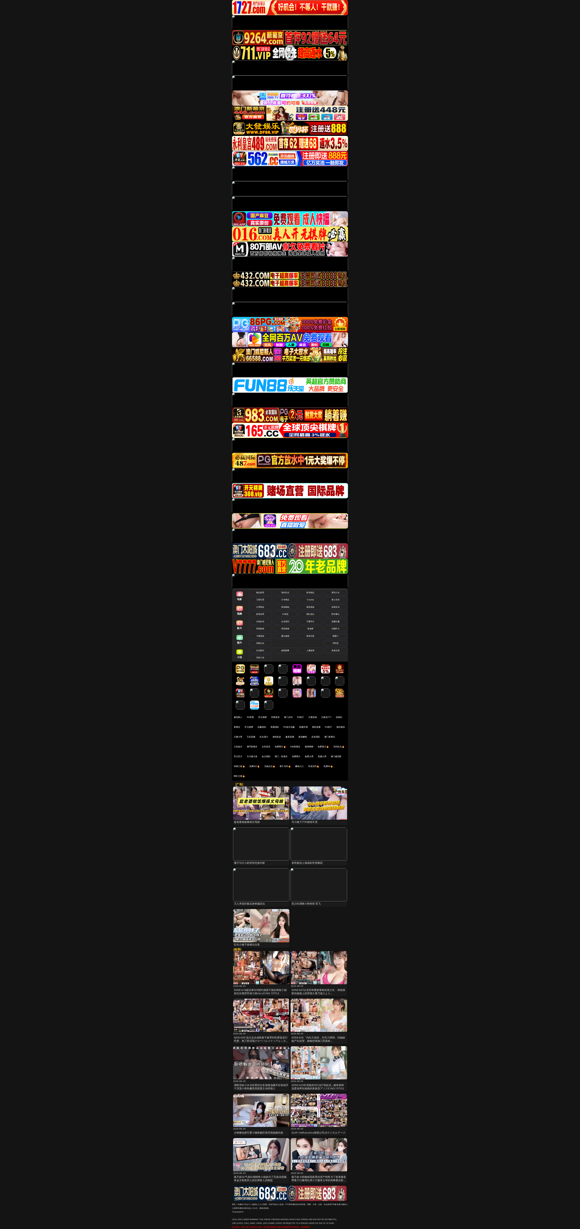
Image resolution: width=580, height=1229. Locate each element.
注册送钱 (312, 717)
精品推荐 (260, 592)
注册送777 (326, 717)
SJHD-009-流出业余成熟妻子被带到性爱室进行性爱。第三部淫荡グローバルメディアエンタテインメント (261, 1041)
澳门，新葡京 (281, 756)
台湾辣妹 (260, 607)
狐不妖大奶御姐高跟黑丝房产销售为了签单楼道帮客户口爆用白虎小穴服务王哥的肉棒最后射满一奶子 (319, 1180)
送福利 (339, 717)
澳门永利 (288, 717)
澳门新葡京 (329, 736)
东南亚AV (335, 607)
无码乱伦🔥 (338, 746)
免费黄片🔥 (323, 746)
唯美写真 (310, 636)
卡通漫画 (260, 636)
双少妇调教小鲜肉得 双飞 (306, 903)
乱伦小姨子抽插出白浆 (247, 944)
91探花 (285, 614)
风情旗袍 (260, 628)
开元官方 (238, 756)
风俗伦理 (336, 650)
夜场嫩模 (302, 736)
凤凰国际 (275, 726)
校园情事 (285, 650)
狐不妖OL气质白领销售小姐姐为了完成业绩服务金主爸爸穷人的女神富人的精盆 (260, 1178)
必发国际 (315, 736)
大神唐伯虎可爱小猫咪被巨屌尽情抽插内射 (258, 1132)
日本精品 (285, 599)
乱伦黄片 (264, 736)
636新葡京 (295, 746)
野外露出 (336, 614)
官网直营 (275, 717)
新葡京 (237, 726)
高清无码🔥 (313, 766)
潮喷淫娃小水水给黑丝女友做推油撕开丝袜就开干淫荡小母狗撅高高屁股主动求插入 (261, 1086)
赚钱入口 (299, 766)
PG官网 (250, 717)
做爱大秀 (309, 756)
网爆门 (335, 636)
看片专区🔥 (285, 766)
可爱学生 (310, 621)
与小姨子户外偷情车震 (304, 822)
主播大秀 (238, 736)
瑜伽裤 (310, 628)
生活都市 (260, 650)
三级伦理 (260, 599)
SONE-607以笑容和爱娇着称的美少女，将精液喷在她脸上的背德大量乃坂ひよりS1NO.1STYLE (318, 993)
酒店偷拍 (340, 726)
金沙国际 (266, 756)
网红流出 (310, 614)
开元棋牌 (262, 717)
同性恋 (335, 643)
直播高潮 (303, 726)
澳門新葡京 (252, 746)
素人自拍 (336, 599)
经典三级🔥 (239, 766)
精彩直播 (316, 726)
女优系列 (285, 621)
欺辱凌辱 (260, 614)
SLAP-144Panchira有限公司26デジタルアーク (318, 1132)
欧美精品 (310, 592)
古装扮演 (260, 621)
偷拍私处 (277, 736)
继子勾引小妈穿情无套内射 (249, 863)
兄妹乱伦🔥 (269, 766)
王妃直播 (251, 736)
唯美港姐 (310, 607)
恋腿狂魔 (336, 621)
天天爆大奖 (252, 756)
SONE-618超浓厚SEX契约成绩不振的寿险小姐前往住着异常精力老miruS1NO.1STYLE (260, 991)
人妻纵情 (310, 650)
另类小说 (260, 657)
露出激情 (285, 636)
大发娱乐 (238, 746)
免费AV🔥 (328, 766)
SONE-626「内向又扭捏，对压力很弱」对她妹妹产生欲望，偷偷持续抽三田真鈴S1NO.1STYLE (318, 1041)
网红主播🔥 (239, 776)
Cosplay (310, 599)
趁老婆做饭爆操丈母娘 (247, 822)
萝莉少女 (336, 592)
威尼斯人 (238, 717)
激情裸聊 (309, 746)
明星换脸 (285, 628)
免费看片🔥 (280, 746)
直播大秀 (322, 756)
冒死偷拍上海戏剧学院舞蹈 (307, 863)
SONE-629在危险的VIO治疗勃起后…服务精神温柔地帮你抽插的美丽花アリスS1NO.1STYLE (318, 1086)
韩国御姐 (285, 607)
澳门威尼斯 (336, 756)
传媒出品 (260, 643)
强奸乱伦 (285, 592)
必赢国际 (262, 726)
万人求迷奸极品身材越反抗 (249, 903)
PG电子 (300, 717)
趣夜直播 (289, 736)
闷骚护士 (336, 628)
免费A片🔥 (254, 766)
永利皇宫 (266, 746)
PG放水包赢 (289, 726)
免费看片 (296, 756)
